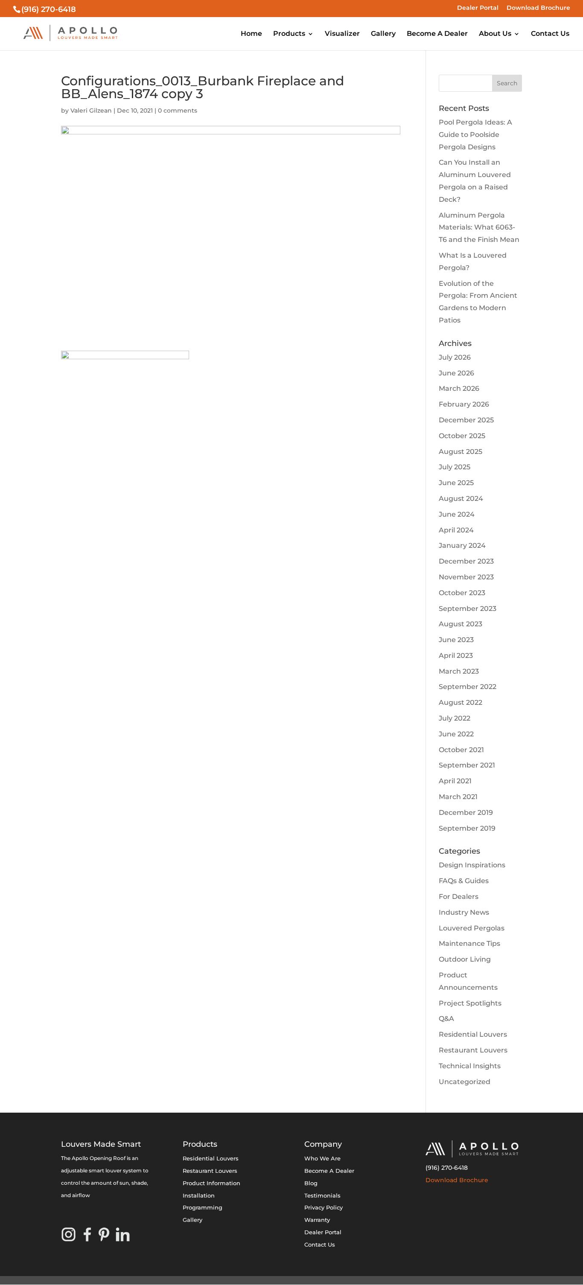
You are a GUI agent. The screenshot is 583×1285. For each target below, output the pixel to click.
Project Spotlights (470, 1003)
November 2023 (466, 577)
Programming (202, 1207)
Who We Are (322, 1158)
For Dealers (458, 897)
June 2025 (456, 483)
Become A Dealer (437, 34)
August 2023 (460, 624)
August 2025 (460, 452)
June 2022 (456, 734)
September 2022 (467, 687)
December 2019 (466, 812)
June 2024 (457, 514)
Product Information (211, 1183)
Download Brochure (538, 8)
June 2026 (456, 373)
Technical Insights (470, 1066)
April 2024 (456, 530)
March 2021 (458, 797)
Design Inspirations (472, 865)
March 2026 (459, 388)
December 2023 (466, 561)
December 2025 (466, 420)
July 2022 (454, 718)
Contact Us (550, 34)
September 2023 (467, 609)
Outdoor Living (465, 959)
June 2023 (456, 640)
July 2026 (455, 357)
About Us (495, 34)
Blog (311, 1183)
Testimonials (322, 1195)
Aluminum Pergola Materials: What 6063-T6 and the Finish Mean (479, 227)
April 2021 (455, 781)
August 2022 (460, 702)
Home (251, 34)
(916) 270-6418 (447, 1168)
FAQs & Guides (464, 881)
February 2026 (464, 404)
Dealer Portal (477, 8)
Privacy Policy (323, 1207)
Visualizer (342, 34)
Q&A (446, 1019)
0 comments (177, 110)
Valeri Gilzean (91, 110)
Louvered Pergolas (471, 928)
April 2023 (456, 655)
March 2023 (459, 671)
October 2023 (462, 593)
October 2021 (461, 750)
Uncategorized (464, 1082)
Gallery (383, 34)
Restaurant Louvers (473, 1050)
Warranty (317, 1219)
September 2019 (467, 828)
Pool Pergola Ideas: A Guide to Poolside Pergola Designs (475, 134)
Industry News (464, 912)
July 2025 (454, 467)
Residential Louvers (473, 1034)
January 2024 (462, 545)
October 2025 (462, 436)
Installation (199, 1195)
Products (289, 34)
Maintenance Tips (469, 943)
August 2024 (461, 498)
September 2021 (467, 765)
